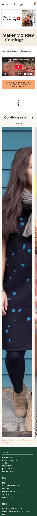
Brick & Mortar (8, 472)
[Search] (7, 4)
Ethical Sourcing (9, 460)
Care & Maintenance (11, 486)
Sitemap (5, 494)
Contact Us (7, 497)
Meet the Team (8, 466)
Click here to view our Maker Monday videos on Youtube (18, 84)
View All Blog (18, 123)
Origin (5, 463)
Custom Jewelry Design (12, 509)
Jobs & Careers (8, 469)
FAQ (3, 483)
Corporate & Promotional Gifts (16, 511)
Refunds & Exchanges (11, 491)
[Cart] (34, 4)
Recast (5, 514)
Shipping (6, 489)
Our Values (7, 457)
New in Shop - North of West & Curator (16, 441)
